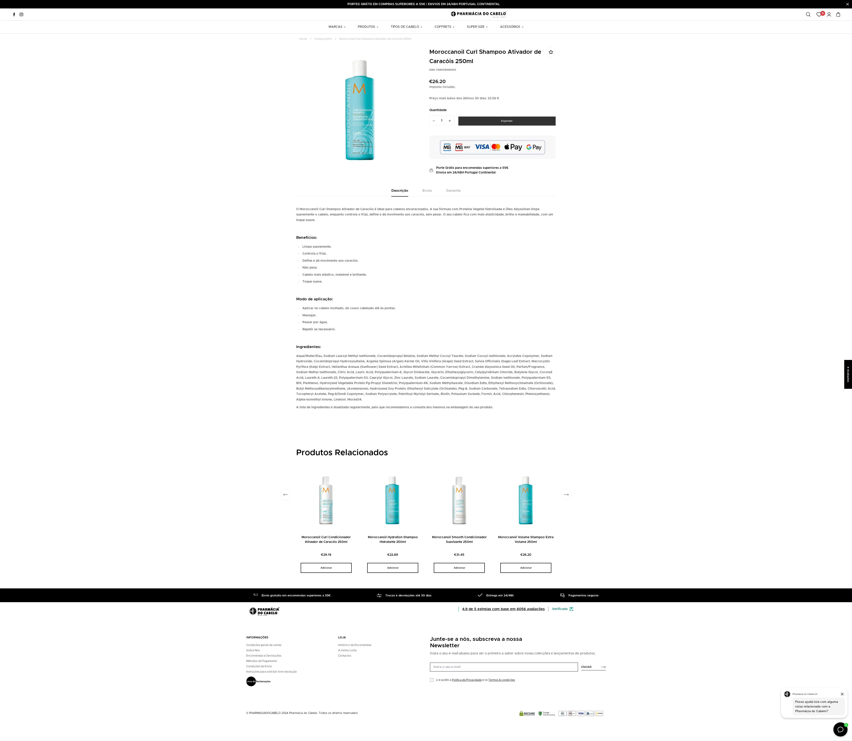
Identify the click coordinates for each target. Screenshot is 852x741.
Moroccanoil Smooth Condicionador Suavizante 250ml (459, 540)
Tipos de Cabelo (405, 26)
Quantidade (438, 110)
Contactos (344, 655)
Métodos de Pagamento (261, 661)
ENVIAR (586, 667)
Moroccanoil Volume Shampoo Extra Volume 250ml (526, 540)
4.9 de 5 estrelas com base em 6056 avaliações (503, 609)
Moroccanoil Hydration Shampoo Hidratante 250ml (393, 540)
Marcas (335, 26)
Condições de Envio (259, 666)
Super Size (476, 26)
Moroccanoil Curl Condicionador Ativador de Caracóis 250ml (326, 540)
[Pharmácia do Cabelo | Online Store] (478, 14)
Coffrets (443, 26)
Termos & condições (501, 680)
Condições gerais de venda (263, 645)
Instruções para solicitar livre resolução (271, 671)
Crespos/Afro (323, 39)
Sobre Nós (253, 650)
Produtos (366, 26)
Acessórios (510, 26)
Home (303, 39)
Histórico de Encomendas (354, 645)
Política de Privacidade (467, 680)
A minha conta (347, 650)
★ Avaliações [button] (848, 374)
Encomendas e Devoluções (263, 655)
